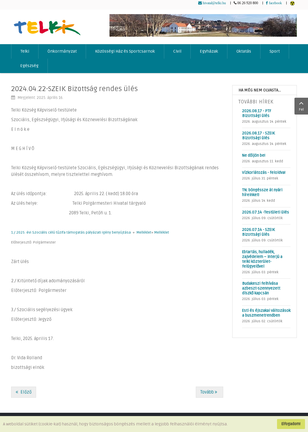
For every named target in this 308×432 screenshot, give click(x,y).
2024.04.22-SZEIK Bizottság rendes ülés (74, 88)
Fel (301, 109)
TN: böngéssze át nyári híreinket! (262, 192)
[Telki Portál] (47, 25)
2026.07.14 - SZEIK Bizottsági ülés (258, 232)
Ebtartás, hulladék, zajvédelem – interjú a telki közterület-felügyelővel (262, 259)
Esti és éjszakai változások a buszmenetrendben (266, 313)
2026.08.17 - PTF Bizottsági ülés (256, 113)
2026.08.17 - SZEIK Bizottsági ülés (258, 135)
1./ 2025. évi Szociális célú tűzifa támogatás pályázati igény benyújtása (71, 232)
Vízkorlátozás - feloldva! (263, 172)
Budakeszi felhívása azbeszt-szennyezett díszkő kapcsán (261, 288)
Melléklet (144, 232)
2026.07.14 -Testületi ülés (265, 212)
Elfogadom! (291, 423)
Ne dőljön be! (253, 155)
